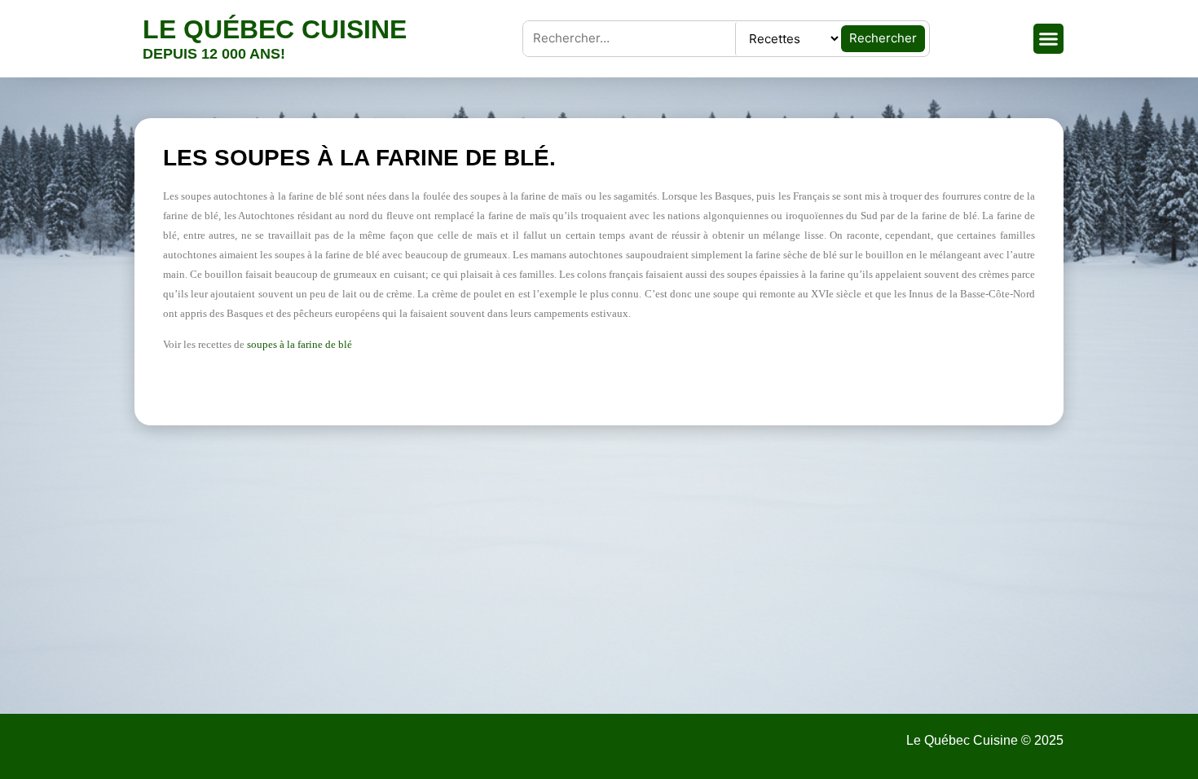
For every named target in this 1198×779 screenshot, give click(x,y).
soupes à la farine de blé (299, 344)
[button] (1048, 39)
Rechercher (883, 38)
